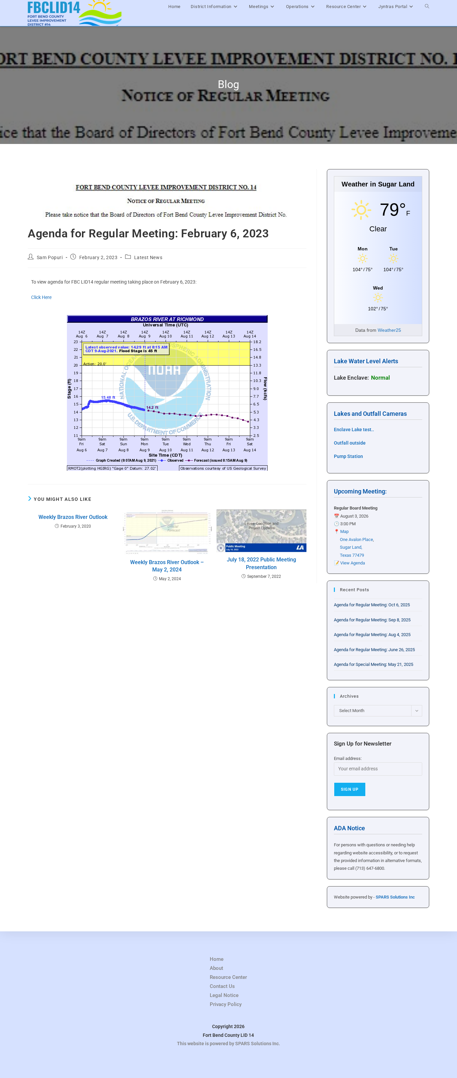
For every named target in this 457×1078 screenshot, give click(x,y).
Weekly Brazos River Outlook (72, 517)
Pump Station (348, 456)
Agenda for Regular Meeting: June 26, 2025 (374, 649)
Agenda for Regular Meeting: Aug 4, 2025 (372, 634)
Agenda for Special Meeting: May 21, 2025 (373, 664)
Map (344, 531)
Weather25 (389, 330)
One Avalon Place (356, 539)
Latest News (148, 257)
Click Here (41, 297)
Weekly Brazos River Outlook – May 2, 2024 (167, 566)
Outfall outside (350, 443)
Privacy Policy (226, 1004)
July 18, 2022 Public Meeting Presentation (261, 563)
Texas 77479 (352, 555)
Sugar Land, (351, 547)
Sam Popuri (50, 257)
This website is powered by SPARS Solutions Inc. (228, 1043)
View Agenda (352, 562)
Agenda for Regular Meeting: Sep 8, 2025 (372, 619)
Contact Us (222, 986)
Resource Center (228, 977)
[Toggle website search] (427, 6)
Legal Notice (224, 995)
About (216, 968)
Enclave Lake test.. (354, 429)
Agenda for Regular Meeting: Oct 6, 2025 (372, 604)
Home (216, 959)
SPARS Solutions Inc (395, 897)
